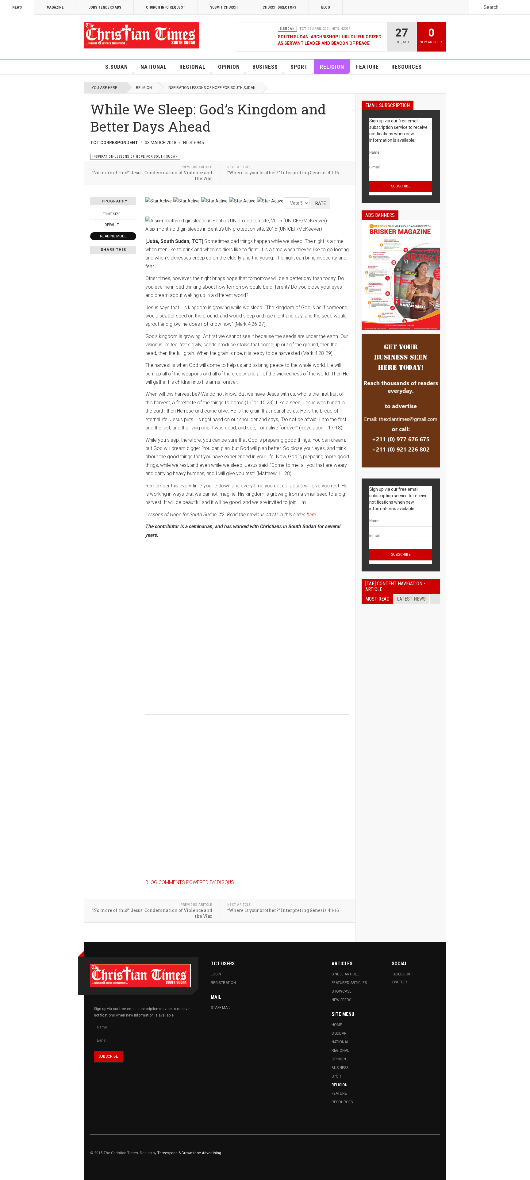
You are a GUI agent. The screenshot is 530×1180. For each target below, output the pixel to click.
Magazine (55, 7)
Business (265, 66)
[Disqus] (247, 619)
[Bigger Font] (132, 214)
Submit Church (224, 7)
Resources (406, 66)
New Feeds (341, 1000)
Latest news (411, 599)
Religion (332, 66)
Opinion (229, 66)
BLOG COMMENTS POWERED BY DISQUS (189, 882)
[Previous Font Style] (93, 224)
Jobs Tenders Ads (105, 7)
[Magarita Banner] (401, 400)
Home (91, 67)
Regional (192, 66)
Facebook (401, 974)
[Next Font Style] (132, 224)
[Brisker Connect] (401, 275)
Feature (367, 66)
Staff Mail (220, 1007)
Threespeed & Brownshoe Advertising (189, 1153)
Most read (377, 599)
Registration (223, 983)
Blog (325, 7)
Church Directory (279, 7)
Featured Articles (349, 983)
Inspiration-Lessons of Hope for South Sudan (211, 88)
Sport (299, 66)
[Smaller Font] (93, 214)
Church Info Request (165, 7)
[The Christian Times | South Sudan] (142, 35)
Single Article (345, 974)
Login (216, 974)
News (17, 7)
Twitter (399, 982)
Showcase (341, 991)
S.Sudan (116, 66)
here (311, 514)
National (153, 66)
